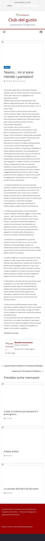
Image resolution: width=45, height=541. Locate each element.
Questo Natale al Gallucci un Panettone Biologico (23, 366)
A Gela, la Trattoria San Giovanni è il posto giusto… (21, 413)
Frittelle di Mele (11, 451)
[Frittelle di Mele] (22, 427)
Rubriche (7, 67)
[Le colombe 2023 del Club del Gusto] (22, 465)
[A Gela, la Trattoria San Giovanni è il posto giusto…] (22, 384)
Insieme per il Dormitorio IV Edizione (26, 371)
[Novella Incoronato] (10, 343)
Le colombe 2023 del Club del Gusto (21, 488)
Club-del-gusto (22, 20)
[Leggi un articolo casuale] (40, 31)
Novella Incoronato (20, 81)
